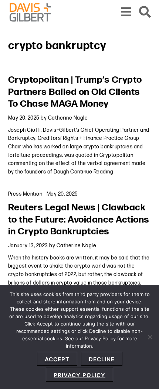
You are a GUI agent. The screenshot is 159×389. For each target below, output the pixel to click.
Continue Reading (91, 172)
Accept (57, 359)
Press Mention (25, 194)
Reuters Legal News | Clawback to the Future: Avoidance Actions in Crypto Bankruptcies (78, 219)
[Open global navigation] (126, 12)
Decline (102, 359)
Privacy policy (79, 375)
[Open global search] (145, 12)
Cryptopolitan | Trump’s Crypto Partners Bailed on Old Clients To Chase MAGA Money (75, 92)
